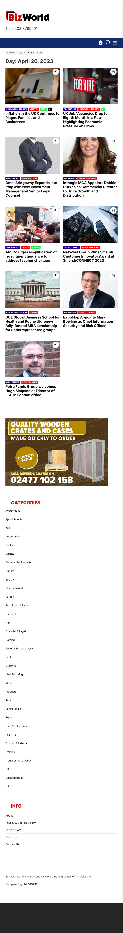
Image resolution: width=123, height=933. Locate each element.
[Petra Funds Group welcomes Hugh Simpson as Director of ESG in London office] (32, 359)
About (9, 815)
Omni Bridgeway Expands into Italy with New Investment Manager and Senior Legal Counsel (31, 189)
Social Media (13, 708)
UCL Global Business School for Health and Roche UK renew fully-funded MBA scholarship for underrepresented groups (32, 323)
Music (8, 683)
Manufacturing (14, 674)
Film (7, 622)
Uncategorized (14, 777)
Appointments (12, 178)
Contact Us (12, 844)
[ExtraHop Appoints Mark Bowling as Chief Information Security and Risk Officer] (90, 289)
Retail (43, 109)
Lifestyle (34, 109)
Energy (9, 579)
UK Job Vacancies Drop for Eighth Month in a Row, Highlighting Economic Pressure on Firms (86, 119)
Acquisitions (70, 109)
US (7, 786)
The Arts (25, 248)
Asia (8, 527)
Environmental (14, 588)
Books (9, 545)
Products (10, 691)
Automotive (12, 536)
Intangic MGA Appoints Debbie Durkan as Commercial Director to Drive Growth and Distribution (90, 189)
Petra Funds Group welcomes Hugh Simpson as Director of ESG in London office (30, 390)
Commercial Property (18, 562)
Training (36, 248)
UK (50, 109)
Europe (9, 596)
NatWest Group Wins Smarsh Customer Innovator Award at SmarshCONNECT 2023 (88, 256)
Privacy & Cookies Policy (20, 822)
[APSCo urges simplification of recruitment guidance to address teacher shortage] (32, 224)
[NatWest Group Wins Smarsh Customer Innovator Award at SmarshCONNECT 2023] (90, 224)
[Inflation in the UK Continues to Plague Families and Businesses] (32, 86)
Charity (9, 553)
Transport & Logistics (18, 760)
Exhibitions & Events (17, 605)
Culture (9, 571)
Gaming (10, 639)
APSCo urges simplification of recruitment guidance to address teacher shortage (31, 256)
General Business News (16, 109)
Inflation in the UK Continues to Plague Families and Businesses (32, 117)
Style (8, 717)
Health (9, 657)
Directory (11, 837)
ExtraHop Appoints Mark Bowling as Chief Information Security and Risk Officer (88, 321)
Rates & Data (13, 830)
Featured (10, 614)
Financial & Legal (29, 178)
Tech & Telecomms (87, 178)
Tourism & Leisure (16, 743)
